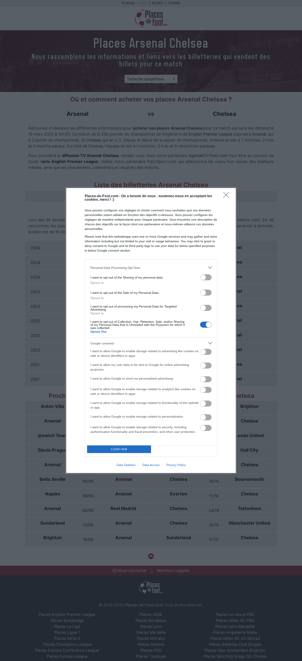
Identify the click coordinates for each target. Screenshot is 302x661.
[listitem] (151, 267)
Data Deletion (126, 465)
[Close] (227, 196)
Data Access (151, 465)
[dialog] (151, 330)
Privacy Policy (176, 465)
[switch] (206, 277)
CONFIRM (119, 449)
